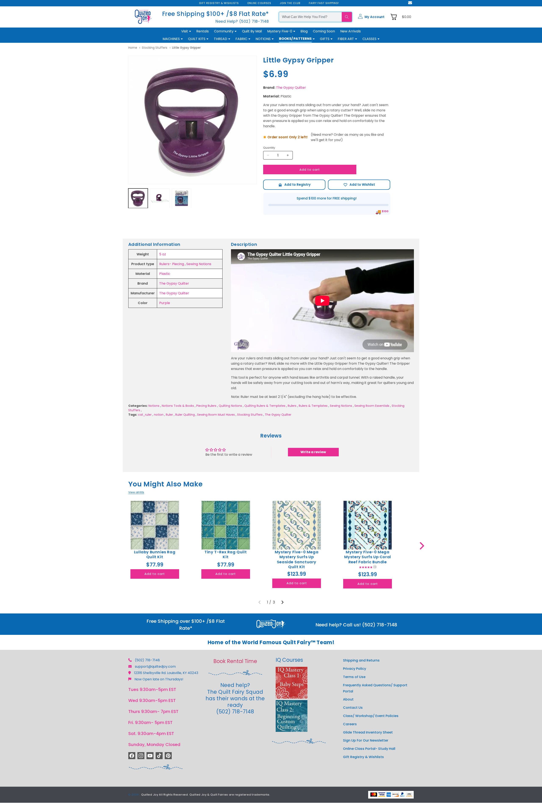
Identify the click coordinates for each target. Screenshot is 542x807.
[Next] (282, 602)
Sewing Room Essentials (371, 406)
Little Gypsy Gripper (186, 48)
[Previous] (259, 602)
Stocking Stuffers (154, 48)
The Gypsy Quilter (291, 87)
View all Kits (136, 492)
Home (132, 48)
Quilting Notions (230, 406)
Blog (304, 31)
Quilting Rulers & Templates (264, 406)
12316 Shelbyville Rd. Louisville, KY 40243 (166, 672)
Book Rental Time (235, 661)
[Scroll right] (421, 546)
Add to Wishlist (359, 185)
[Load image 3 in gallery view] (181, 198)
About (348, 699)
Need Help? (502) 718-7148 (242, 21)
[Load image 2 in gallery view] (160, 198)
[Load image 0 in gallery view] (138, 198)
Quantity (269, 148)
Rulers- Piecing (171, 264)
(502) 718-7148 (147, 660)
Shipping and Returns (361, 660)
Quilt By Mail (252, 31)
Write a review (313, 452)
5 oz (162, 254)
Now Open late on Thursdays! (158, 679)
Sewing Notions (198, 264)
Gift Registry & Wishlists (363, 756)
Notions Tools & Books (178, 406)
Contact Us (353, 707)
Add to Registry (294, 185)
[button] (371, 17)
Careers (350, 724)
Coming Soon (324, 31)
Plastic (164, 273)
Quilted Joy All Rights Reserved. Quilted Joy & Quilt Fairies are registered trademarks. (205, 795)
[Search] (347, 17)
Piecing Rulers (206, 406)
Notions (153, 406)
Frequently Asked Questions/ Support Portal (375, 688)
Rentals (202, 31)
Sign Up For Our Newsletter (365, 740)
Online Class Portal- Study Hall (369, 748)
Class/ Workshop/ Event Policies (370, 715)
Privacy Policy (354, 668)
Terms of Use (354, 676)
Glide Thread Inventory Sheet (368, 732)
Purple (164, 302)
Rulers (292, 406)
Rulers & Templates (313, 406)
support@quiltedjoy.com (155, 666)
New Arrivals (350, 31)
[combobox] (310, 17)
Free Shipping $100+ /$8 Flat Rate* (215, 14)
